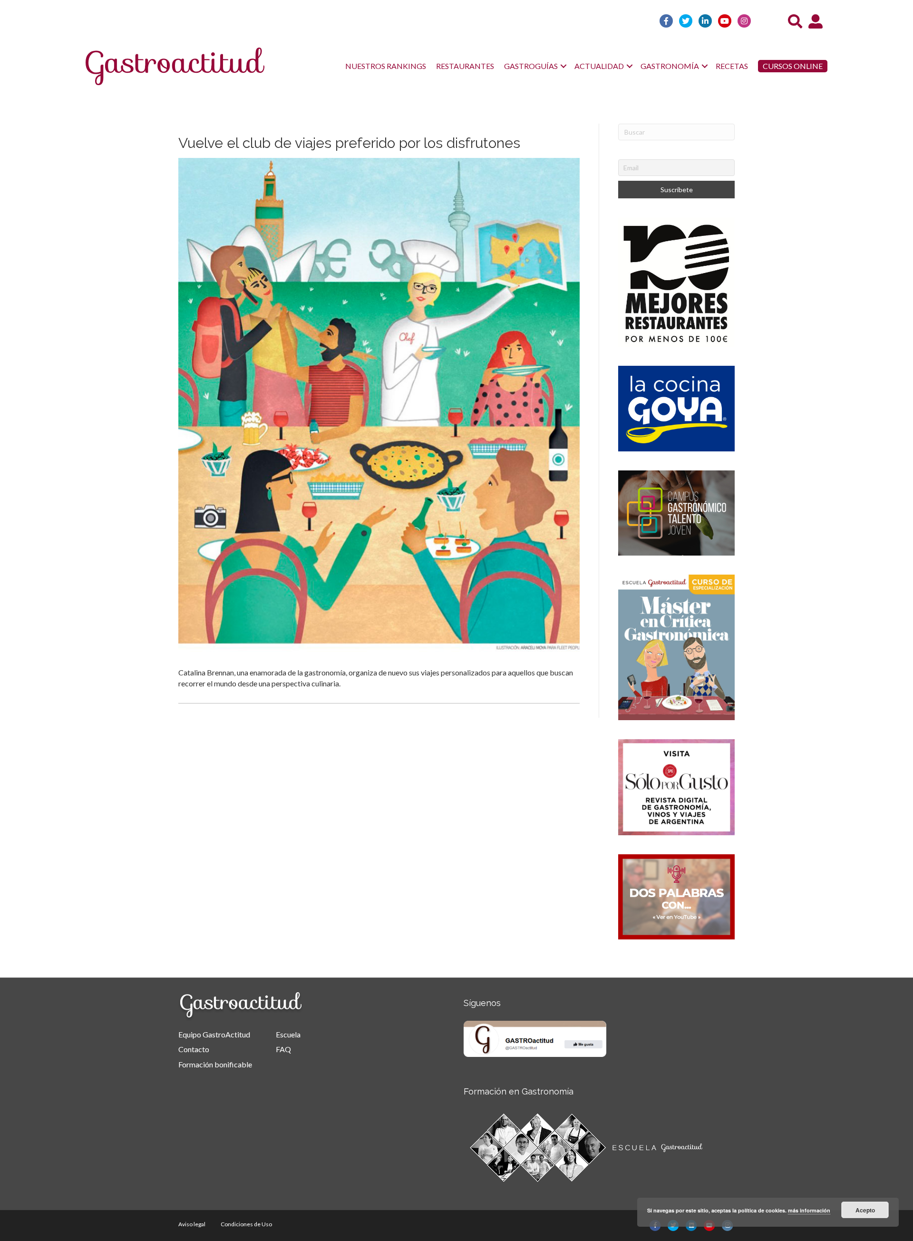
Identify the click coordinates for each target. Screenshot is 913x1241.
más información (809, 1210)
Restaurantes (465, 65)
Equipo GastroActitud (214, 1034)
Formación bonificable (215, 1064)
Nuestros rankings (385, 65)
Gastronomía (670, 65)
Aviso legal (191, 1224)
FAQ (283, 1049)
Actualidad (599, 65)
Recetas (732, 65)
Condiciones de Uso (246, 1224)
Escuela (288, 1034)
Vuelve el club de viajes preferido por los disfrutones (349, 143)
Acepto (865, 1210)
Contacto (193, 1049)
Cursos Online (793, 65)
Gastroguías (531, 65)
